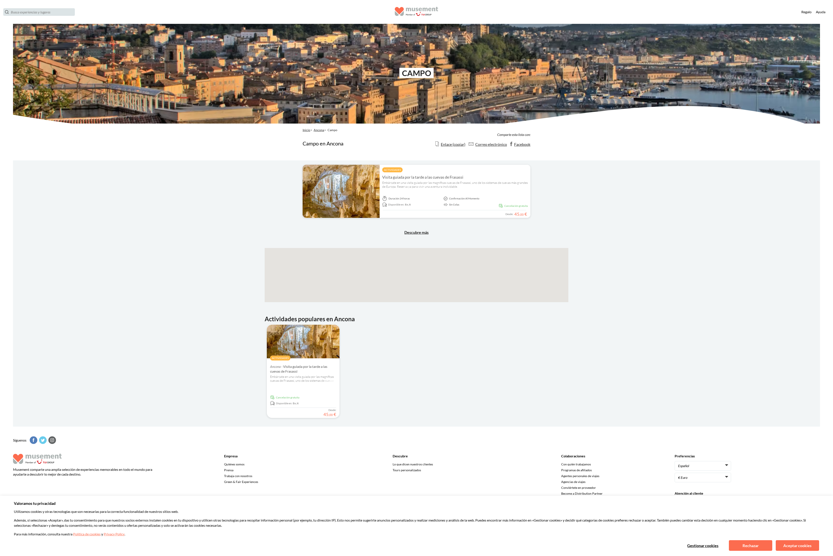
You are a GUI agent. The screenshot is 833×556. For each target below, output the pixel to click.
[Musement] (416, 12)
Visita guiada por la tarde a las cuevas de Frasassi (422, 177)
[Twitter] (42, 440)
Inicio (306, 130)
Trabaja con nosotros (238, 476)
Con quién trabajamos (576, 464)
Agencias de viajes (573, 482)
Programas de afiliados (576, 470)
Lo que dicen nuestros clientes (413, 464)
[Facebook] (33, 440)
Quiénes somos (234, 464)
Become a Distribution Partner (582, 493)
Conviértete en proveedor (578, 487)
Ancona (319, 130)
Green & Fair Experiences (241, 482)
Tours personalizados (407, 470)
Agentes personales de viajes (580, 476)
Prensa (228, 470)
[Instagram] (51, 440)
